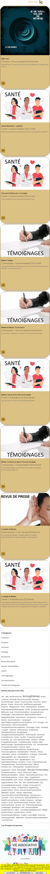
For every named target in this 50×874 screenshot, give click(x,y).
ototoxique (30, 727)
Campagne (26, 720)
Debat (10, 704)
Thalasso (34, 740)
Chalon (25, 785)
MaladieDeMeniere (8, 732)
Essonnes (41, 735)
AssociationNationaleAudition (36, 818)
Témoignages (8, 263)
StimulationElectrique (24, 764)
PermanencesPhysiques (12, 709)
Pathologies (6, 714)
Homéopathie (31, 707)
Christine (33, 752)
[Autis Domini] (25, 30)
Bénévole (5, 712)
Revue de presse (9, 532)
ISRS (24, 782)
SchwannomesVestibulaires (30, 790)
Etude (20, 780)
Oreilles (22, 800)
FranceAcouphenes (34, 805)
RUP (23, 807)
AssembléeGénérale (9, 762)
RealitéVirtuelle (33, 782)
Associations (6, 725)
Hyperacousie (8, 717)
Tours (11, 798)
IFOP (16, 760)
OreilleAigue (6, 807)
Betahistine (16, 807)
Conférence (32, 717)
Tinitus (19, 772)
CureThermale (7, 820)
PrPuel (16, 790)
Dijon (27, 777)
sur (11, 739)
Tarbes (13, 754)
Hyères (12, 793)
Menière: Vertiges (7, 260)
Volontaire (42, 754)
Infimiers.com (6, 767)
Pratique (4, 652)
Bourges (41, 722)
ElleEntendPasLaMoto (33, 714)
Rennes (4, 704)
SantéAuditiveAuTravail (23, 744)
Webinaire (20, 818)
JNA (6, 696)
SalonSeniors (21, 717)
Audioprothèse (7, 790)
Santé (5, 129)
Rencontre (18, 704)
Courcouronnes (26, 702)
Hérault (42, 740)
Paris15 (28, 812)
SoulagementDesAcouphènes (13, 735)
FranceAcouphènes (8, 752)
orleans (22, 775)
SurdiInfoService (7, 810)
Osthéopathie (18, 767)
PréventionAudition (8, 772)
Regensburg (33, 788)
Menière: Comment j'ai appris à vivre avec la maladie (18, 462)
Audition (41, 707)
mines (40, 752)
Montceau (27, 792)
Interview (41, 815)
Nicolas (18, 805)
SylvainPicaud (42, 744)
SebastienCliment (32, 767)
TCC (35, 722)
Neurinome (23, 757)
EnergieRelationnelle (9, 742)
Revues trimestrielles (9, 666)
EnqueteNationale (40, 762)
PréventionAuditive (21, 712)
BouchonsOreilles (24, 699)
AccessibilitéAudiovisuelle (11, 785)
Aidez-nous (5, 59)
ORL (2, 697)
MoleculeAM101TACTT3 (33, 798)
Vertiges (38, 800)
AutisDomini (33, 730)
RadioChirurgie (7, 744)
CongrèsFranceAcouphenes (36, 780)
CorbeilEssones (7, 737)
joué (11, 712)
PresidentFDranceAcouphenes (13, 727)
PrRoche (32, 803)
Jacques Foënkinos (23, 465)
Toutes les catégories (10, 685)
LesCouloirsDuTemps (21, 740)
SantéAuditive (23, 754)
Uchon (21, 777)
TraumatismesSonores (34, 775)
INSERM (44, 810)
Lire (3, 83)
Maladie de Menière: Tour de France (13, 327)
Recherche (5, 657)
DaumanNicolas (18, 714)
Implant (35, 742)
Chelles (24, 815)
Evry (33, 760)
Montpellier (21, 770)
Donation (22, 762)
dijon (35, 772)
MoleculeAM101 (7, 757)
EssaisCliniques (33, 749)
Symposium (5, 770)
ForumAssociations (10, 815)
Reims (17, 702)
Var (46, 722)
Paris (38, 727)
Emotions (37, 702)
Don (15, 757)
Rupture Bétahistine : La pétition (12, 126)
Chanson (6, 62)
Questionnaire (19, 812)
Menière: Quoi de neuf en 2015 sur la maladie (16, 395)
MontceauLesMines (19, 725)
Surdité (23, 737)
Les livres (5, 647)
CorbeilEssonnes (24, 742)
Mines (14, 788)
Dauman (4, 707)
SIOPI (15, 780)
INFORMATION (25, 873)
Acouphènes (31, 696)
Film (45, 775)
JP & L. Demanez (23, 532)
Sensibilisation (22, 752)
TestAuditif (5, 754)
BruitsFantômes (16, 697)
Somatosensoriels (21, 803)
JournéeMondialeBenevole (30, 810)
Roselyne (30, 800)
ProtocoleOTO (35, 785)
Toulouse (5, 699)
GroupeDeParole (36, 712)
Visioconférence (7, 760)
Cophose (12, 730)
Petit (16, 782)
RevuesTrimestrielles (37, 769)
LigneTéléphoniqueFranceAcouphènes (16, 722)
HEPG (17, 810)
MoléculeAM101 (7, 780)
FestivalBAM (32, 815)
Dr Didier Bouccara (16, 398)
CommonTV (6, 788)
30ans (44, 702)
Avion (11, 803)
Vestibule (44, 727)
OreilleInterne (22, 788)
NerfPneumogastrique (32, 704)
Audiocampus (22, 730)
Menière (5, 792)
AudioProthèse (7, 812)
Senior (16, 737)
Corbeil (32, 757)
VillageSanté (14, 707)
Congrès (4, 730)
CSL (34, 744)
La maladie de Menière (8, 529)
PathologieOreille (8, 818)
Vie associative (7, 680)
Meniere (35, 699)
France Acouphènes (20, 62)
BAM (40, 742)
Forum (29, 762)
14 (46, 717)
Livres (22, 707)
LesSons (4, 803)
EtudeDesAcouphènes (39, 710)
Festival (22, 747)
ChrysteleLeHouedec (9, 747)
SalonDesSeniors (7, 805)
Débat (36, 764)
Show (39, 803)
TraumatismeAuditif (34, 737)
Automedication (14, 720)
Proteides (5, 740)
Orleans (19, 793)
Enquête (4, 642)
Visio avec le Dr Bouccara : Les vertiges (14, 193)
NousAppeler (22, 732)
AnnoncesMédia (32, 807)
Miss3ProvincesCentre (10, 800)
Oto (23, 805)
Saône (4, 720)
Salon (28, 747)
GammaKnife (31, 735)
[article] (25, 47)
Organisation (35, 777)
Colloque (33, 754)
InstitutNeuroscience (9, 777)
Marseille (13, 699)
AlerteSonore (35, 795)
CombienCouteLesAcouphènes (13, 749)
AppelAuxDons (25, 760)
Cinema (41, 717)
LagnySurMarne (7, 782)
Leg (41, 782)
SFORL (27, 710)
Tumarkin (4, 798)
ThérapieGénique (8, 764)
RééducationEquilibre (9, 775)
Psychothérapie (7, 702)
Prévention (27, 772)
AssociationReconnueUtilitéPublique (15, 795)
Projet (43, 697)
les (20, 782)
